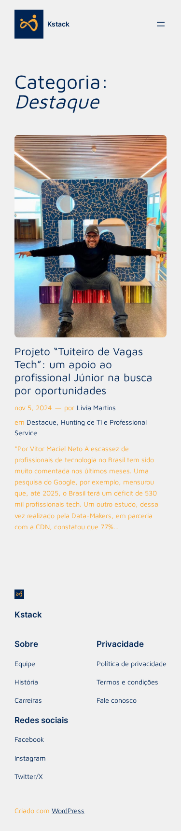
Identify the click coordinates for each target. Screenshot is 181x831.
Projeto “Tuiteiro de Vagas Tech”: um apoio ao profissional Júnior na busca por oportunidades (83, 371)
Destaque (41, 422)
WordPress (68, 810)
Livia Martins (96, 407)
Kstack (58, 24)
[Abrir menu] (161, 24)
